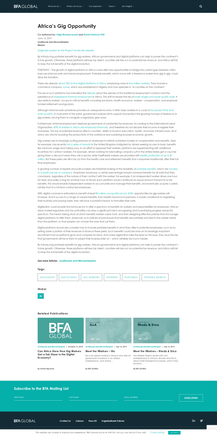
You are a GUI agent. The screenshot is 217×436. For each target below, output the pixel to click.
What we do (53, 6)
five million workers (139, 83)
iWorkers (112, 277)
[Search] (201, 6)
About (111, 6)
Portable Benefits (155, 277)
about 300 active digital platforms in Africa (82, 83)
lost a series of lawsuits (79, 144)
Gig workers (91, 277)
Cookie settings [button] (157, 432)
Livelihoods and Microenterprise (77, 260)
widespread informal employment (73, 96)
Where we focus (74, 6)
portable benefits (146, 168)
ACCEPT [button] (174, 433)
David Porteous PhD (94, 34)
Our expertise (95, 6)
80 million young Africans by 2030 (114, 193)
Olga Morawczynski (67, 34)
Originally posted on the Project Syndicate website (66, 50)
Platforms (131, 277)
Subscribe (191, 397)
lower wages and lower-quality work (154, 96)
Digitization (47, 277)
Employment (69, 277)
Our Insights (127, 6)
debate (91, 93)
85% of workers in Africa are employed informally (81, 127)
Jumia (66, 87)
